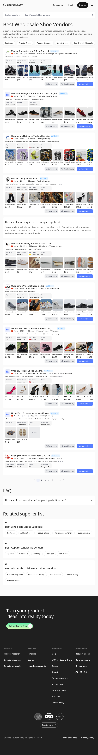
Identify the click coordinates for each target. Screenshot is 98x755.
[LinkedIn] (81, 672)
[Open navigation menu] (92, 5)
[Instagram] (85, 672)
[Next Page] (64, 480)
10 (60, 480)
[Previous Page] (34, 480)
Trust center (47, 725)
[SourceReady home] (13, 4)
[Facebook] (77, 672)
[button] (49, 222)
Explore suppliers (12, 15)
